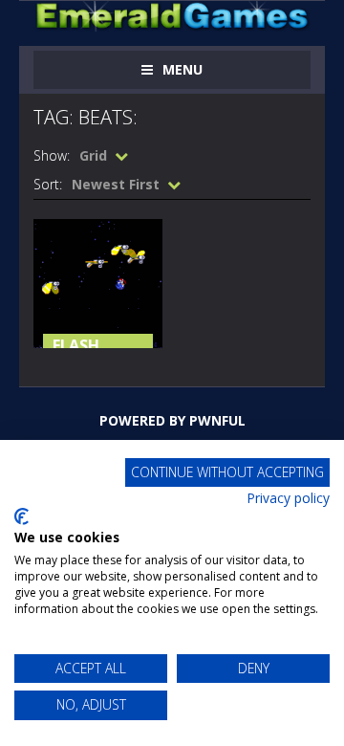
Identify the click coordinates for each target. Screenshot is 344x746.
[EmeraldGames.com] (172, 15)
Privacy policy (288, 498)
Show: (51, 155)
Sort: (47, 184)
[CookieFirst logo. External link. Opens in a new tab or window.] (21, 516)
